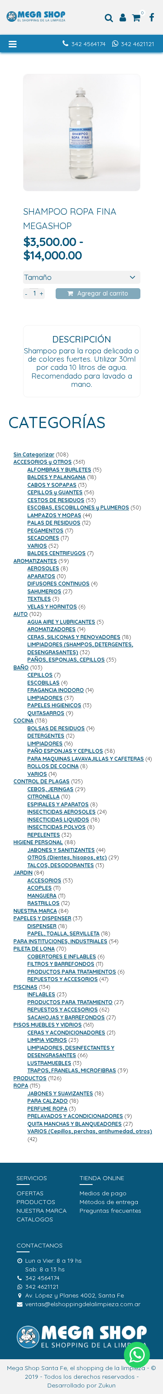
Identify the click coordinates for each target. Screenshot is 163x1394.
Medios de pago (103, 1193)
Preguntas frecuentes (110, 1210)
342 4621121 (137, 44)
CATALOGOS (35, 1219)
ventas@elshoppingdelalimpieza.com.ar (82, 1304)
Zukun (107, 1385)
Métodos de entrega (109, 1202)
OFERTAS (30, 1193)
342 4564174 (88, 44)
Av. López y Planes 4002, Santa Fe (74, 1295)
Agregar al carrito (102, 293)
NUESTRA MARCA (42, 1210)
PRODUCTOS (36, 1202)
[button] (137, 1355)
